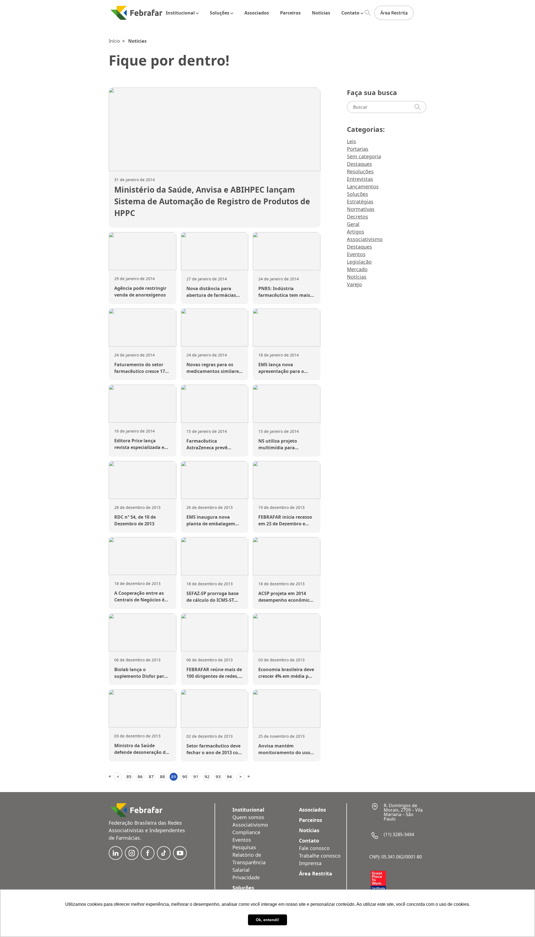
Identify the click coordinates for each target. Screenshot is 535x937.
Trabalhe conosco (320, 855)
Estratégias (360, 201)
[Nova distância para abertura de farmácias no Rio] (215, 251)
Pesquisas (244, 847)
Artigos (355, 231)
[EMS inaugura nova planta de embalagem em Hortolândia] (215, 480)
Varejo (354, 284)
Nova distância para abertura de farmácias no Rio (211, 295)
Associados (256, 13)
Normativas (360, 209)
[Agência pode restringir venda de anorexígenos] (142, 251)
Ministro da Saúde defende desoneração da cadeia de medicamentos (141, 752)
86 (140, 776)
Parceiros (290, 13)
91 (195, 776)
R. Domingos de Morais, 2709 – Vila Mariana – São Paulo (403, 812)
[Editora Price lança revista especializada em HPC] (142, 404)
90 (184, 776)
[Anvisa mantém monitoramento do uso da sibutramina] (286, 709)
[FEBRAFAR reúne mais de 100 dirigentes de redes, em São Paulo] (215, 632)
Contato (350, 13)
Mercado (357, 269)
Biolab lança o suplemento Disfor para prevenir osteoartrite (140, 676)
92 (207, 776)
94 (229, 776)
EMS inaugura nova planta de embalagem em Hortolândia (210, 523)
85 (129, 776)
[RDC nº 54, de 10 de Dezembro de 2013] (142, 480)
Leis (351, 141)
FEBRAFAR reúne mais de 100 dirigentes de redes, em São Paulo (214, 676)
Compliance (246, 832)
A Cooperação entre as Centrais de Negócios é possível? (139, 600)
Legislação (359, 261)
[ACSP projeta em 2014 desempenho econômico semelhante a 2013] (286, 556)
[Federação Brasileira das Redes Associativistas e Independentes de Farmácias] (136, 13)
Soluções (219, 13)
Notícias (321, 13)
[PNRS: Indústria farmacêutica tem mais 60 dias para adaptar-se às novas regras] (286, 251)
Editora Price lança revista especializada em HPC (141, 447)
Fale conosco (314, 848)
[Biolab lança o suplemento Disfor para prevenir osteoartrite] (142, 632)
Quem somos (248, 817)
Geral (353, 224)
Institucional (180, 13)
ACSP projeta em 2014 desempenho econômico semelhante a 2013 (285, 600)
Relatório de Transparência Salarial (249, 862)
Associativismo (365, 239)
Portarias (357, 148)
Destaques (359, 164)
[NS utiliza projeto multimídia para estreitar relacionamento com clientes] (286, 404)
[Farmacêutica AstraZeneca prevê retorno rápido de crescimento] (215, 404)
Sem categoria (364, 156)
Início (114, 41)
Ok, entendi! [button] (267, 919)
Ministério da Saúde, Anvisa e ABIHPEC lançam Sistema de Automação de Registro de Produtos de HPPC (212, 201)
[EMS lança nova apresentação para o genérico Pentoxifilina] (286, 328)
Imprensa (310, 863)
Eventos (356, 254)
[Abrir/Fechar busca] (368, 13)
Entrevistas (360, 179)
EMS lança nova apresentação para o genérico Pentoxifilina (282, 371)
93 (218, 776)
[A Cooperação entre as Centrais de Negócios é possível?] (142, 556)
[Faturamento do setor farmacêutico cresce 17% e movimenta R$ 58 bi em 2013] (142, 327)
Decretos (357, 216)
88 (162, 776)
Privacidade (246, 877)
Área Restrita (394, 13)
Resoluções (360, 171)
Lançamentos (363, 186)
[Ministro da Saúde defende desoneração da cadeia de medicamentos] (142, 708)
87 (151, 776)
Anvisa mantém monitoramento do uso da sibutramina (284, 752)
